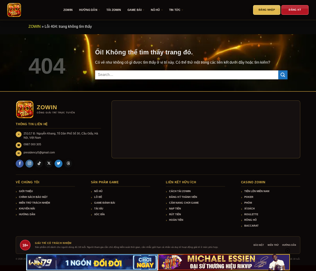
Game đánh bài (104, 202)
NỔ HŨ (155, 10)
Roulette (251, 214)
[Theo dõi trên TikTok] (39, 164)
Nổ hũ (98, 191)
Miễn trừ (273, 245)
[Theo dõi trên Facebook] (20, 164)
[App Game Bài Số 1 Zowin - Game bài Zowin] (30, 10)
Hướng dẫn (27, 214)
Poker (248, 197)
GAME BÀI (134, 10)
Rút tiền (175, 214)
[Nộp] (283, 74)
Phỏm (248, 202)
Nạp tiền (175, 208)
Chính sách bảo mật (33, 197)
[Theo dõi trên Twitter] (58, 164)
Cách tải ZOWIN (180, 191)
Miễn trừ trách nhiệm (34, 202)
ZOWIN (68, 10)
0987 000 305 (32, 144)
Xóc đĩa (99, 214)
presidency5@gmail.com (39, 152)
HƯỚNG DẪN (88, 10)
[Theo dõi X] (49, 164)
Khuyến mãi (27, 208)
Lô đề (98, 197)
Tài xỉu (98, 208)
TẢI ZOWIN (113, 10)
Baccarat (251, 225)
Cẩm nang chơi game (184, 202)
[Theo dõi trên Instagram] (29, 164)
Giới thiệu (26, 191)
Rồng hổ (250, 219)
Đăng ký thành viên (183, 197)
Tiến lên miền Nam (256, 191)
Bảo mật (259, 245)
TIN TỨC (174, 10)
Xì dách (249, 208)
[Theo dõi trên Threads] (68, 164)
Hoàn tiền (176, 219)
